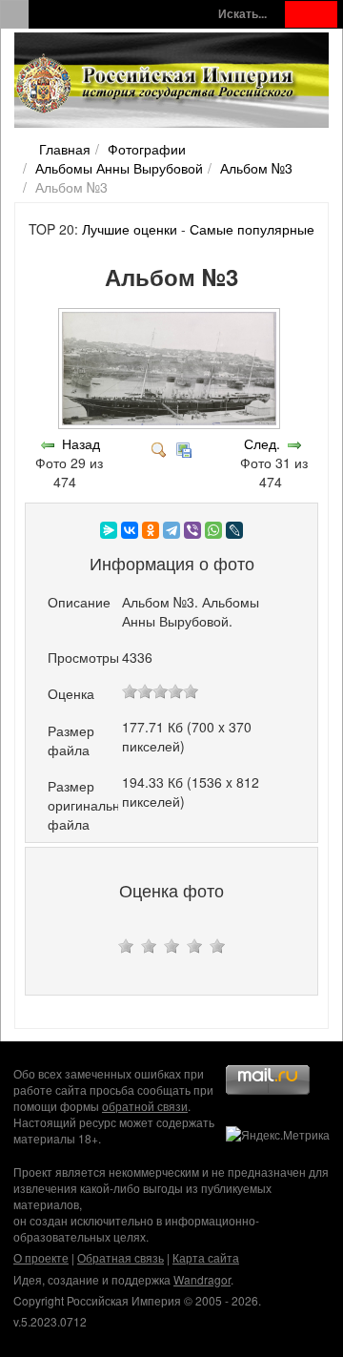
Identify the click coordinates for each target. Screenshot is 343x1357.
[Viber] (192, 530)
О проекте (41, 1257)
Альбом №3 (256, 167)
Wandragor (202, 1279)
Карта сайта (205, 1257)
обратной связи (145, 1106)
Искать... (242, 14)
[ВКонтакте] (129, 530)
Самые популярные (252, 228)
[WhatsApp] (213, 530)
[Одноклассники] (150, 530)
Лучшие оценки (129, 228)
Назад (81, 443)
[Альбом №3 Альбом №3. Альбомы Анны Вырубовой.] (171, 424)
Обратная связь (120, 1257)
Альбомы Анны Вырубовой (119, 167)
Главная (65, 148)
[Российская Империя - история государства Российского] (157, 84)
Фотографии (147, 148)
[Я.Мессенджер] (108, 530)
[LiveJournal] (234, 530)
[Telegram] (171, 530)
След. (262, 443)
